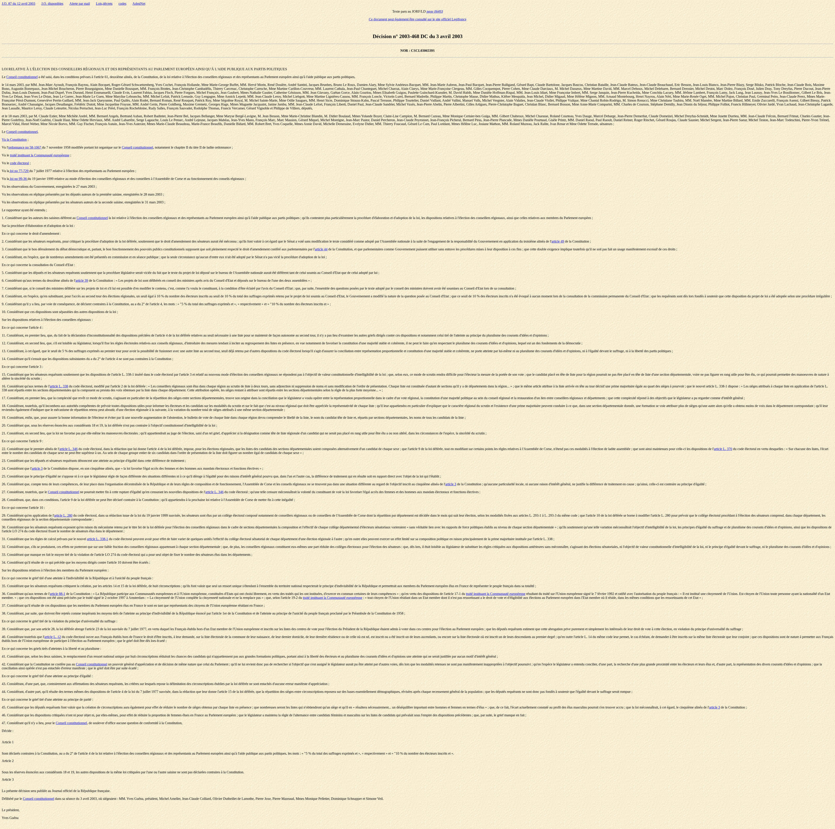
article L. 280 (63, 515)
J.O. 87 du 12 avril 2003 (18, 3)
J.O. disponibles (52, 3)
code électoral (19, 163)
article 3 (37, 468)
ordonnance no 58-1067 (25, 147)
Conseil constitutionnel (22, 77)
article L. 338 (59, 386)
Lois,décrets (104, 3)
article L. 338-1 (97, 539)
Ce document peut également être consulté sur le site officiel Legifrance (417, 19)
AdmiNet (138, 3)
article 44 (321, 249)
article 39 (81, 280)
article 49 (557, 241)
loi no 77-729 (19, 171)
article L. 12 (52, 637)
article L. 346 (68, 449)
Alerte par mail (79, 3)
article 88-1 (57, 594)
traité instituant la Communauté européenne (39, 155)
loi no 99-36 (18, 179)
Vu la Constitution (14, 139)
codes (122, 3)
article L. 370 (723, 449)
